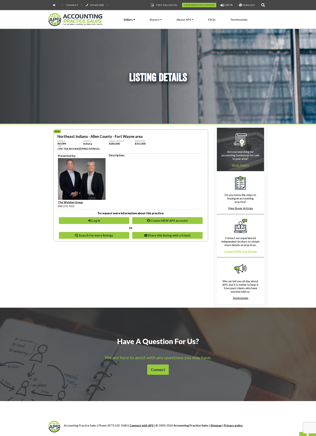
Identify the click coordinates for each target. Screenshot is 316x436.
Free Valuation (166, 5)
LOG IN (228, 5)
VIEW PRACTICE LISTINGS (199, 5)
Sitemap (216, 425)
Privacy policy (233, 425)
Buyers (155, 19)
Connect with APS (141, 425)
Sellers (128, 19)
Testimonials (239, 19)
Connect (72, 5)
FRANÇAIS (248, 5)
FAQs (212, 19)
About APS (184, 19)
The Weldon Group (70, 202)
